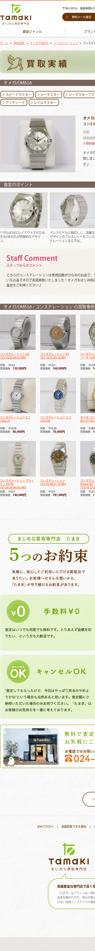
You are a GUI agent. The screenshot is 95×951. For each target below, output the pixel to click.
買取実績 (18, 43)
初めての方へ (45, 827)
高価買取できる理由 (73, 827)
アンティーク (15, 103)
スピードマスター (18, 95)
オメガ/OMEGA (39, 43)
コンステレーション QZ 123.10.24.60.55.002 (14, 356)
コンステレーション (65, 43)
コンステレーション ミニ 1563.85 (55, 419)
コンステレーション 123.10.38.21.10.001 (53, 482)
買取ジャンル (32, 32)
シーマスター (50, 95)
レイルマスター (45, 103)
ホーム (4, 43)
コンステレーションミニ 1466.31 (15, 419)
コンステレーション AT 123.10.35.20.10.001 (54, 356)
